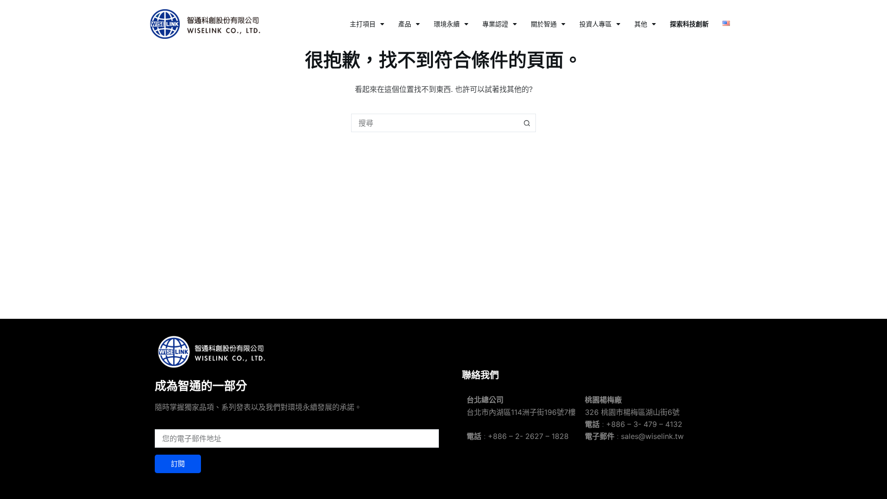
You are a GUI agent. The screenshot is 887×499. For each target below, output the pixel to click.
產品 (404, 24)
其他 (640, 24)
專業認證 (495, 24)
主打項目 (363, 24)
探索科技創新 (689, 24)
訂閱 (178, 463)
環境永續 (447, 24)
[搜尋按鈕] (526, 123)
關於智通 (544, 24)
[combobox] (435, 123)
